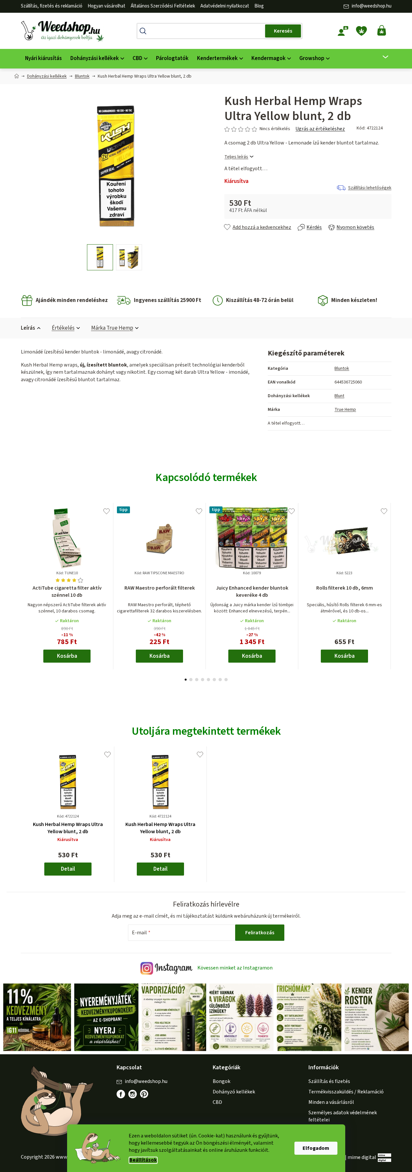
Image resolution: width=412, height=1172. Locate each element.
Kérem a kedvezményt (242, 611)
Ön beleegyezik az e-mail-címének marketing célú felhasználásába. (242, 634)
